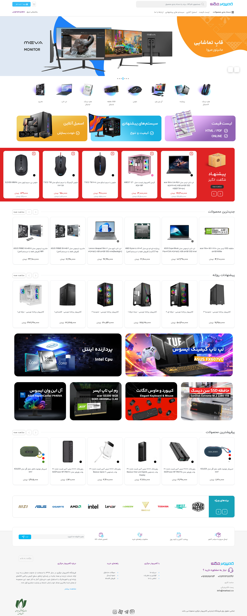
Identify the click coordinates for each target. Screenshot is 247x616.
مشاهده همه (217, 187)
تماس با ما (152, 578)
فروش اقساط (110, 578)
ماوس (135, 102)
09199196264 (208, 576)
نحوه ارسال (111, 575)
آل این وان (158, 102)
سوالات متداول (110, 572)
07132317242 (18, 12)
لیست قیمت (204, 12)
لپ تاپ (64, 102)
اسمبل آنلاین (191, 12)
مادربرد (40, 102)
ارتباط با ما (158, 12)
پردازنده (182, 102)
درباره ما (153, 572)
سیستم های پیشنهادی (174, 12)
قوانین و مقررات (150, 575)
